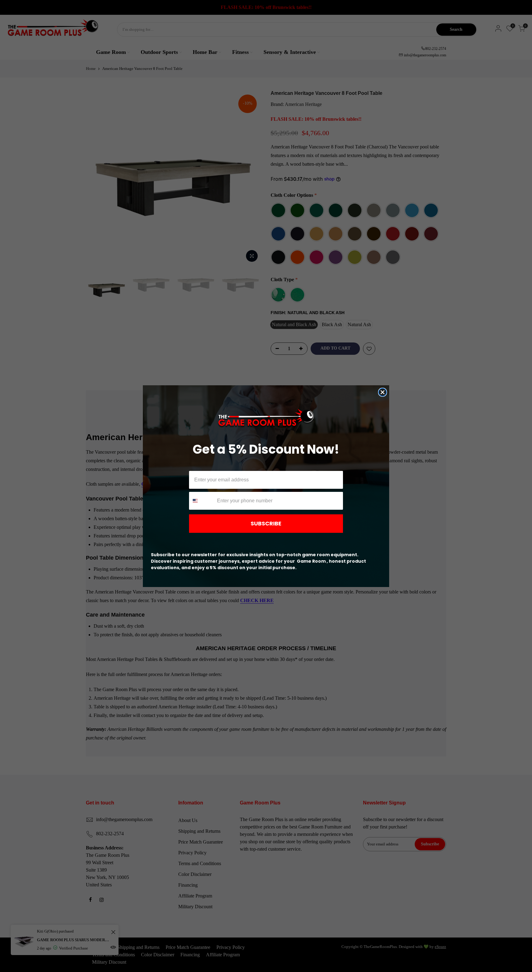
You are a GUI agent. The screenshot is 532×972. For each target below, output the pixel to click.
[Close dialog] (382, 392)
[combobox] (201, 500)
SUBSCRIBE (266, 523)
